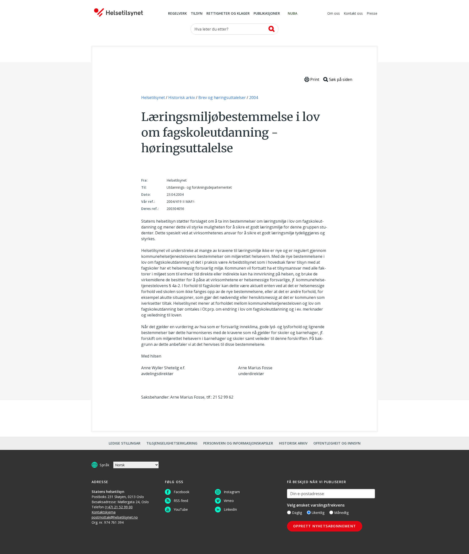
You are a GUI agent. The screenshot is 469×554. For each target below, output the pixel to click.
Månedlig (341, 512)
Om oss (333, 14)
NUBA (292, 14)
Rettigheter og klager (228, 14)
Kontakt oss (353, 14)
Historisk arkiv (293, 443)
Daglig (297, 512)
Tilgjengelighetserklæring (171, 443)
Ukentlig (318, 512)
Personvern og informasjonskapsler (238, 443)
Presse (372, 14)
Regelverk (177, 14)
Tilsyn (197, 14)
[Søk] (271, 28)
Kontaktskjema (104, 512)
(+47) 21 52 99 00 (119, 507)
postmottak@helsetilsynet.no (115, 517)
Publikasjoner (267, 14)
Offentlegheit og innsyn (337, 443)
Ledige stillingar (124, 443)
